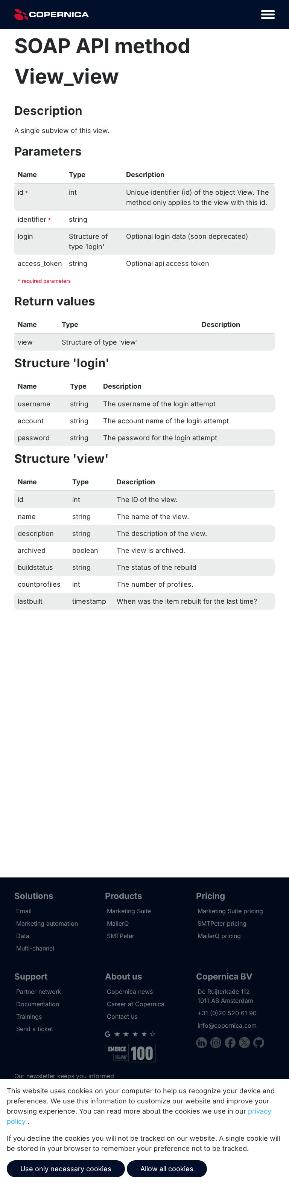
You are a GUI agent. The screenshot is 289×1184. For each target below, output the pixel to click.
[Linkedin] (203, 1043)
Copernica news (130, 991)
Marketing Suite (129, 911)
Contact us (122, 1016)
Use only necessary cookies (65, 1169)
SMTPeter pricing (222, 923)
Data (22, 936)
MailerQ (118, 923)
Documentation (37, 1004)
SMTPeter (120, 936)
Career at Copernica (135, 1004)
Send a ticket (34, 1029)
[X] (246, 1043)
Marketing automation (47, 923)
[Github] (258, 1043)
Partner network (38, 991)
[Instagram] (217, 1043)
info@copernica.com (227, 1025)
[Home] (51, 14)
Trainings (29, 1016)
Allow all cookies (166, 1169)
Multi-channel (35, 948)
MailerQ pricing (219, 936)
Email (24, 911)
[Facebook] (232, 1043)
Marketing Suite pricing (230, 911)
